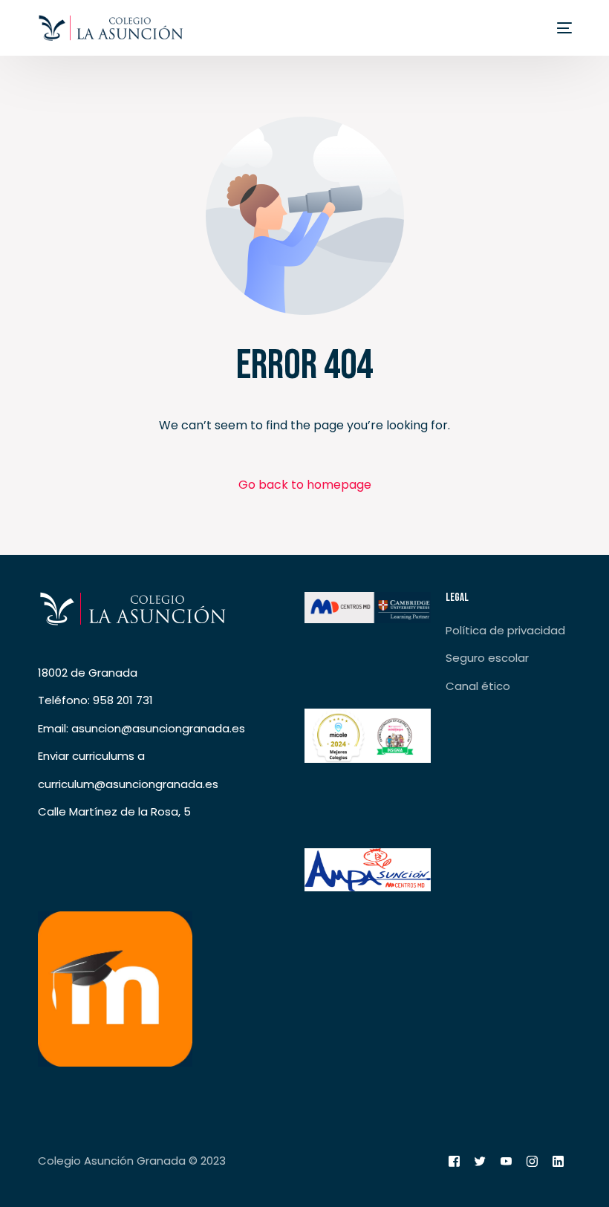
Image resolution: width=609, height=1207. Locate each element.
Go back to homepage (304, 484)
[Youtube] (506, 1161)
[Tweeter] (480, 1161)
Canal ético (478, 686)
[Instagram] (532, 1161)
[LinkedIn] (558, 1161)
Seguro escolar (487, 658)
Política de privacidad (505, 630)
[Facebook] (454, 1161)
